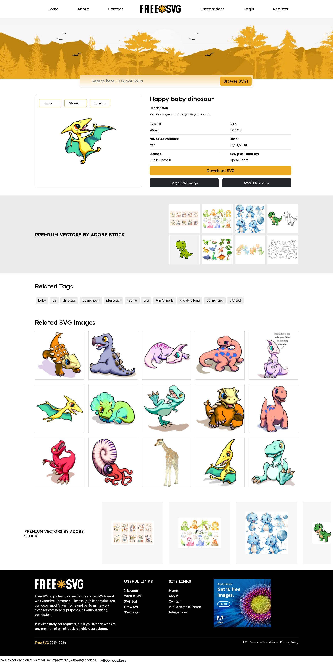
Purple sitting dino (266, 374)
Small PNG (256, 183)
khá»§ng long (190, 300)
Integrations (213, 9)
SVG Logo (131, 612)
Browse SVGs (235, 81)
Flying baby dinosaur (55, 428)
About (83, 9)
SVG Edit (130, 601)
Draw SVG (131, 607)
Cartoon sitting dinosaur (218, 428)
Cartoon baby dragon (216, 481)
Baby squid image (106, 481)
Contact (115, 9)
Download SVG (221, 170)
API (245, 642)
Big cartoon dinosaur (269, 428)
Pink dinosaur (156, 374)
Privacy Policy (289, 642)
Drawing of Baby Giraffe (164, 481)
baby (42, 300)
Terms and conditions (264, 642)
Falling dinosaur (158, 428)
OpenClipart (239, 160)
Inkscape (131, 591)
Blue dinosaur (103, 428)
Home (53, 9)
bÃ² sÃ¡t (235, 300)
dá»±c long (214, 300)
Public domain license (185, 607)
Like (100, 103)
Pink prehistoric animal (216, 374)
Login (249, 9)
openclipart (91, 300)
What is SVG (133, 596)
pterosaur (113, 300)
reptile (132, 300)
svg (146, 300)
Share (48, 103)
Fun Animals (164, 300)
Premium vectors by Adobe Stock (80, 235)
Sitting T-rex (262, 481)
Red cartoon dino (52, 481)
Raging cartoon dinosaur (58, 374)
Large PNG (184, 183)
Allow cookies (113, 660)
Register (281, 9)
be (54, 300)
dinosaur (69, 300)
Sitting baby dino (105, 374)
